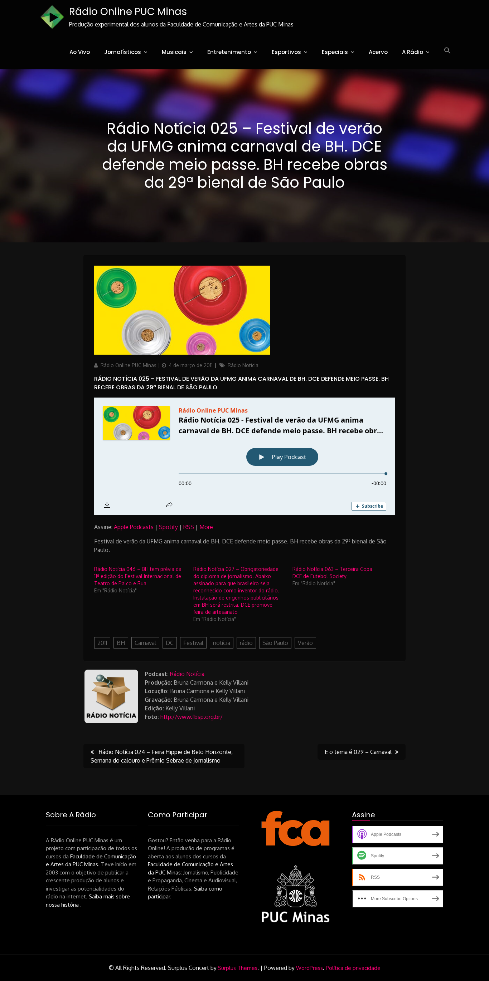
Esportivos (286, 52)
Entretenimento (229, 52)
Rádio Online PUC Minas (128, 12)
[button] (447, 51)
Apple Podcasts (134, 527)
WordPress (309, 968)
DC (170, 642)
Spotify (168, 527)
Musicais (174, 52)
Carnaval (145, 642)
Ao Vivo (79, 52)
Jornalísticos (122, 52)
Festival (193, 642)
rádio (246, 642)
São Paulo (275, 642)
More (206, 527)
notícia (221, 642)
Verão (305, 642)
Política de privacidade (353, 968)
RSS (188, 527)
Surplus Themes (237, 968)
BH (121, 642)
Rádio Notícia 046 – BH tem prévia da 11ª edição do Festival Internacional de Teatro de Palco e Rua (137, 576)
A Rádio (412, 52)
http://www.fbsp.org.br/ (191, 716)
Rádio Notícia (243, 365)
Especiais (335, 52)
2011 (102, 642)
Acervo (378, 52)
